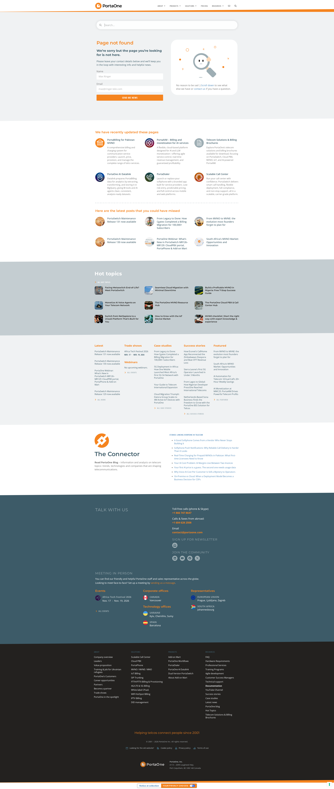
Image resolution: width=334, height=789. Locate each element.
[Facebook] (189, 558)
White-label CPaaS (140, 689)
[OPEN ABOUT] (165, 6)
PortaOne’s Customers (105, 676)
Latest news (211, 702)
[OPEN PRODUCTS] (180, 6)
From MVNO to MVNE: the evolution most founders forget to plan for (220, 221)
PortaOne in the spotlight (106, 697)
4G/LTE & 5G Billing (140, 685)
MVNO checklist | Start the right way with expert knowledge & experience (222, 319)
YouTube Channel (214, 689)
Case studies (163, 345)
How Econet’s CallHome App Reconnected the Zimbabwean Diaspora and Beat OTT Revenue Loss (195, 357)
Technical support (214, 681)
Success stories (194, 345)
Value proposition (103, 665)
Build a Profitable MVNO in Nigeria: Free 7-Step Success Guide (220, 290)
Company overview (103, 657)
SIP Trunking (137, 677)
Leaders (98, 661)
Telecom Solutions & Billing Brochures (218, 716)
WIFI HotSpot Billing (140, 694)
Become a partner (103, 688)
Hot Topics (210, 710)
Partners (98, 684)
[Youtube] (182, 558)
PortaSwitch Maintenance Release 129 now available (107, 393)
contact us (199, 88)
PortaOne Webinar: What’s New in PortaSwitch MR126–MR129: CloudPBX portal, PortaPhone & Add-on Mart (172, 243)
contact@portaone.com (187, 532)
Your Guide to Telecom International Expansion (166, 386)
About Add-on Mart (177, 677)
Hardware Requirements (217, 661)
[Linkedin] (174, 558)
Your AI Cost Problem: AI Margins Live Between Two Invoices (203, 463)
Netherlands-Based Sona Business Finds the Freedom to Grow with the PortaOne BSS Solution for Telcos (197, 403)
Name (100, 71)
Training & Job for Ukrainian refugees (107, 671)
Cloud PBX (136, 661)
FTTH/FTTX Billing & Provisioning (147, 681)
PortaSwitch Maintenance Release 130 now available (121, 240)
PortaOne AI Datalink (119, 174)
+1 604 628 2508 (181, 522)
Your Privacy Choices (175, 786)
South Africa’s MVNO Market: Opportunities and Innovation (222, 242)
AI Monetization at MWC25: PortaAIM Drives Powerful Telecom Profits (226, 391)
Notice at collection (149, 785)
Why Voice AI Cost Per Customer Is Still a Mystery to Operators (204, 471)
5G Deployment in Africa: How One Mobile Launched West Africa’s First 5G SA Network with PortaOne (166, 372)
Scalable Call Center (217, 174)
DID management (139, 702)
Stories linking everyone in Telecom (186, 435)
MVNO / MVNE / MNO (141, 669)
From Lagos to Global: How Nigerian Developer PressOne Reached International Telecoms (196, 386)
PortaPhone (137, 665)
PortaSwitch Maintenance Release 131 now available (121, 220)
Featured (220, 345)
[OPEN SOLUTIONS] (196, 6)
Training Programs (214, 669)
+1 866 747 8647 (181, 513)
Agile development (214, 673)
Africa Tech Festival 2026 (136, 351)
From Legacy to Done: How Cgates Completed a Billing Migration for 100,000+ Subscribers (172, 223)
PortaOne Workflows (178, 661)
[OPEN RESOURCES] (223, 6)
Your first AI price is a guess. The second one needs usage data (205, 467)
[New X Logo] (197, 558)
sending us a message (163, 582)
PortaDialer (163, 174)
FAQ (207, 657)
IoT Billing (136, 673)
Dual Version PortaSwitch (180, 673)
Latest (99, 345)
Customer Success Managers (219, 677)
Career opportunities (104, 680)
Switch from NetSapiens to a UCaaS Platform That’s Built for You (122, 319)
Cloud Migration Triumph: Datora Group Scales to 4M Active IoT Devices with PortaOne (167, 398)
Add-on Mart (174, 657)
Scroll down (207, 85)
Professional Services (215, 665)
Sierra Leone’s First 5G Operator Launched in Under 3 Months (195, 372)
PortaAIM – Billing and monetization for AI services (173, 141)
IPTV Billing (136, 698)
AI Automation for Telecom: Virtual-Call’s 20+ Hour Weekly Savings (226, 379)
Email (100, 83)
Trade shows (133, 345)
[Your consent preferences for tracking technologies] (329, 784)
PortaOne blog (212, 706)
